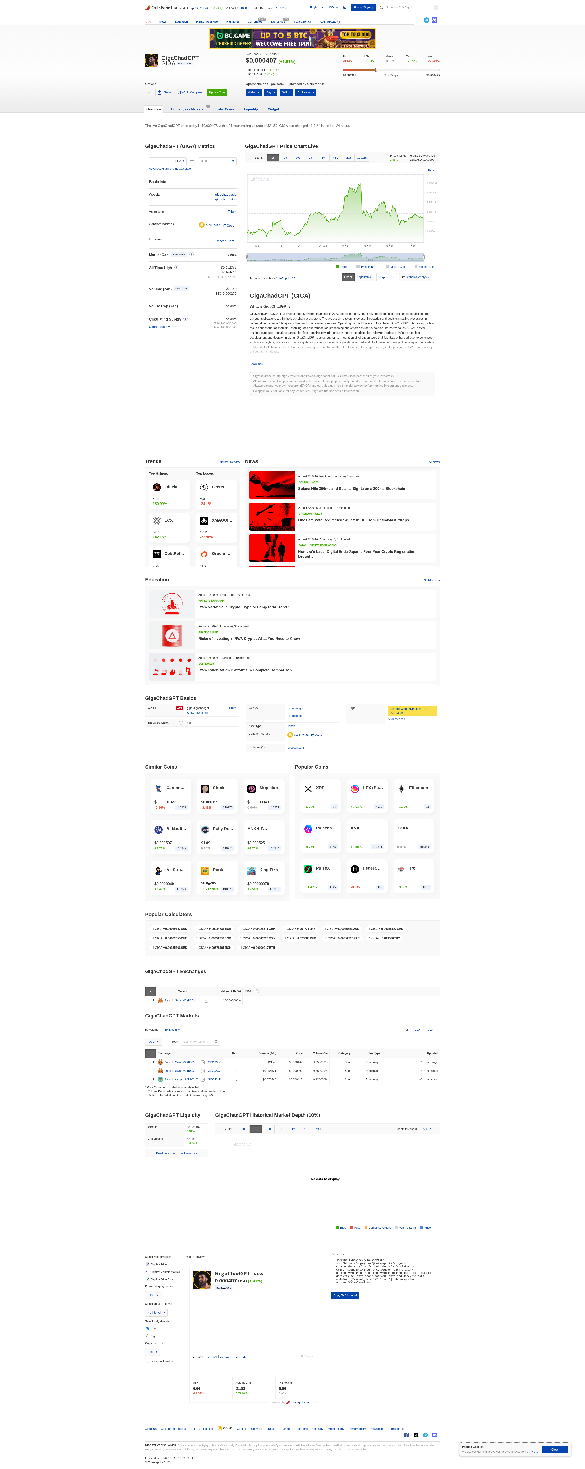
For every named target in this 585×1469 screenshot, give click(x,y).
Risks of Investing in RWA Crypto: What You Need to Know (249, 639)
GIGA (178, 161)
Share (167, 92)
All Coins (302, 1428)
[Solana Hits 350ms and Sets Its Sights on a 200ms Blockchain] (272, 485)
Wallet (252, 92)
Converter (257, 1428)
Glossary (317, 1428)
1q (310, 157)
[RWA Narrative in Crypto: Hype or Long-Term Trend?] (172, 604)
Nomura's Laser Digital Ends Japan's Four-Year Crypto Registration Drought (356, 554)
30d (298, 157)
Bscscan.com (224, 241)
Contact (242, 1428)
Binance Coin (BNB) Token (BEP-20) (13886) (410, 711)
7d (285, 157)
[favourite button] (149, 92)
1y (323, 157)
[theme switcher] (344, 7)
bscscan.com (296, 747)
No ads (272, 1428)
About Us (151, 1428)
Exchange (304, 92)
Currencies (255, 21)
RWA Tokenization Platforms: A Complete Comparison (245, 670)
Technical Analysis (417, 277)
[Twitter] (419, 20)
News (163, 21)
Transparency (302, 21)
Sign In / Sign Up (363, 7)
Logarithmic (364, 277)
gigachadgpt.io (226, 194)
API (148, 21)
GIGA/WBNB (215, 1062)
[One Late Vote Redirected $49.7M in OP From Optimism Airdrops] (272, 517)
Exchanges (278, 21)
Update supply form (163, 326)
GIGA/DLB (214, 1079)
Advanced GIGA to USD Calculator (170, 168)
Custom (362, 157)
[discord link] (434, 20)
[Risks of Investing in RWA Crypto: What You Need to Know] (172, 635)
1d (273, 157)
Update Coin (217, 92)
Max (348, 157)
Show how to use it (198, 713)
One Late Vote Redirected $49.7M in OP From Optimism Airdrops (353, 520)
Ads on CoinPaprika (173, 1428)
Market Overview (207, 21)
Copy (230, 225)
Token (232, 211)
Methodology (336, 1428)
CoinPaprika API (286, 278)
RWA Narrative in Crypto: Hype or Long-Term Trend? (243, 607)
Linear (348, 277)
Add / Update (328, 21)
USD (228, 161)
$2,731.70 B (202, 8)
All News (434, 462)
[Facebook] (406, 1435)
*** (196, 1079)
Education (181, 21)
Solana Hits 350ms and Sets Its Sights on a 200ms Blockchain (351, 489)
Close (555, 1449)
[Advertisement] (292, 433)
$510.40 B (243, 8)
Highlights (232, 21)
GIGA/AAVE (215, 1071)
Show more (257, 364)
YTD (335, 157)
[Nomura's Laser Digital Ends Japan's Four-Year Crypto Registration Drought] (272, 548)
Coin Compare (192, 92)
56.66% (281, 8)
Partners (287, 1428)
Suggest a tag (396, 719)
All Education (431, 580)
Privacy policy (357, 1428)
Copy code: (338, 1254)
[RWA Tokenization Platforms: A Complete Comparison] (172, 667)
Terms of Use (396, 1428)
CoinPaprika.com (161, 7)
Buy (268, 92)
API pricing (206, 1428)
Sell (284, 92)
